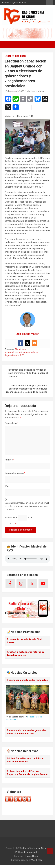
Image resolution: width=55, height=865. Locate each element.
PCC (22, 355)
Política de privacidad (26, 852)
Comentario (11, 423)
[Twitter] (27, 343)
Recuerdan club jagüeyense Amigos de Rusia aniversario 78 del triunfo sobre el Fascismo (28, 373)
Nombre (9, 459)
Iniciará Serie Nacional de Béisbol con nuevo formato (25, 760)
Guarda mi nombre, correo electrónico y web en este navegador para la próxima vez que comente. (27, 506)
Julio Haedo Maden (35, 91)
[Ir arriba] (50, 851)
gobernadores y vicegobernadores (21, 352)
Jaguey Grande (12, 355)
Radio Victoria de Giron (34, 848)
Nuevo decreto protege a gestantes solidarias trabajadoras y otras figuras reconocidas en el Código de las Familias (26, 388)
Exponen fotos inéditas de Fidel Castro (24, 641)
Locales (9, 56)
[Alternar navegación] (6, 44)
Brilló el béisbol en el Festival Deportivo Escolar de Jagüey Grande (27, 773)
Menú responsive (49, 2)
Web (7, 486)
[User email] (34, 343)
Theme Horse (31, 856)
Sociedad (20, 56)
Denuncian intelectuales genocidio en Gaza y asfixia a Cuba (26, 732)
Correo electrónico (15, 473)
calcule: (8, 517)
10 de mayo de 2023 (14, 91)
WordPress (36, 860)
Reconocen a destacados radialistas (27, 680)
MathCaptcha (14, 523)
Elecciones (20, 349)
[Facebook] (20, 343)
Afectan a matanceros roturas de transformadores (25, 654)
